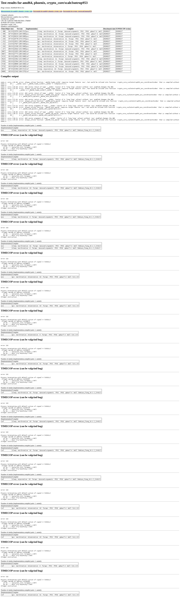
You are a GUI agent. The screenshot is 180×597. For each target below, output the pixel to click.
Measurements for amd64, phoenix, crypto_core (16, 11)
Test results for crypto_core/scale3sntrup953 (77, 11)
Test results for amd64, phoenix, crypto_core (47, 11)
